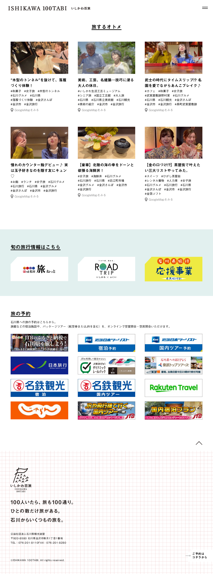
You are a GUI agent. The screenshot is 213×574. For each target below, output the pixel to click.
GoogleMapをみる (27, 110)
